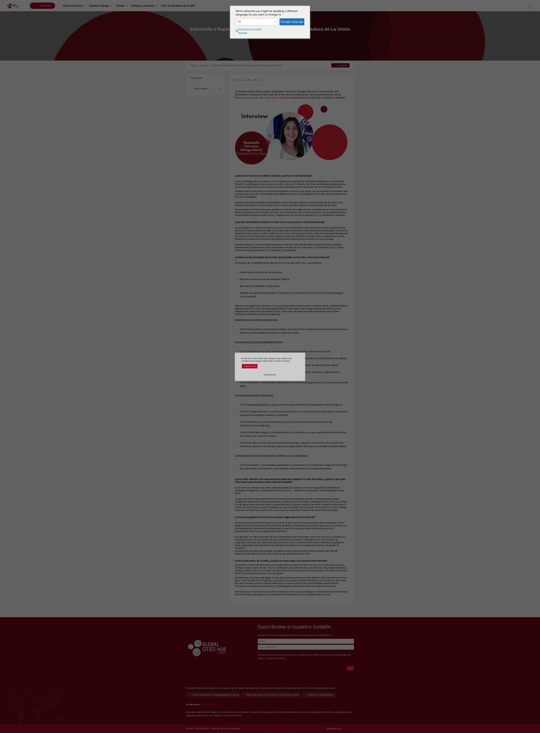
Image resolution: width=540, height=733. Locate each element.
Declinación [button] (270, 374)
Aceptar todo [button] (250, 366)
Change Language (291, 21)
